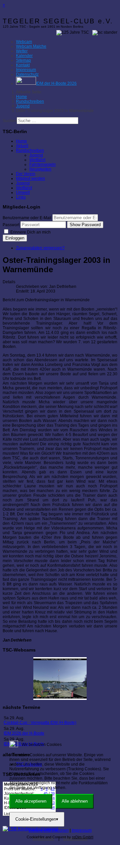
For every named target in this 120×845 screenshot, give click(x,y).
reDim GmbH (82, 837)
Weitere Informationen (49, 830)
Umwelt (23, 192)
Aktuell (22, 145)
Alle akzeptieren (30, 801)
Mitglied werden (30, 178)
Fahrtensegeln (42, 164)
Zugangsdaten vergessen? (40, 248)
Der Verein (25, 173)
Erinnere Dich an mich (30, 232)
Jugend (36, 155)
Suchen (10, 120)
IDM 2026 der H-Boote (24, 733)
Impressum (82, 830)
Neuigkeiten (40, 169)
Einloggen (14, 238)
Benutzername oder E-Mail (27, 218)
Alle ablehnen (75, 801)
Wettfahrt (37, 159)
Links (21, 197)
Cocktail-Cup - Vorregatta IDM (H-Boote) (40, 722)
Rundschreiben (30, 150)
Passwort (11, 225)
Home (21, 141)
